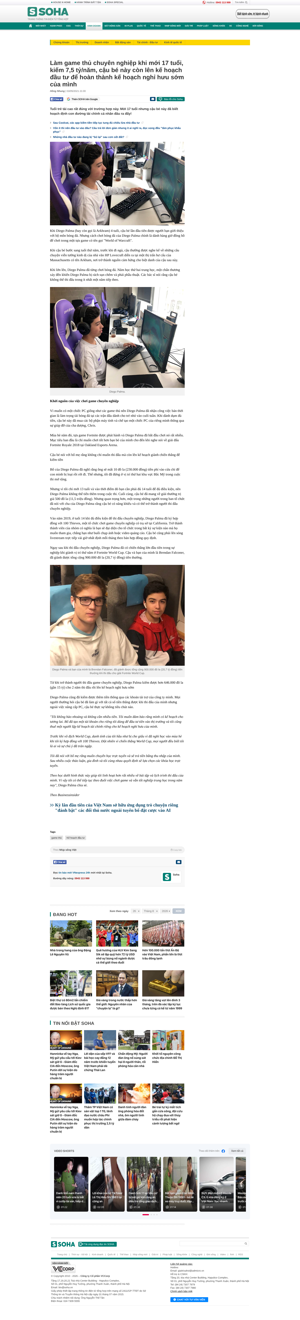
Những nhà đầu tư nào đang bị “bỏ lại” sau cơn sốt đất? (89, 137)
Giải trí (189, 26)
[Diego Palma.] (117, 337)
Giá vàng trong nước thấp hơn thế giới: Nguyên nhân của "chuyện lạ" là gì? (116, 1004)
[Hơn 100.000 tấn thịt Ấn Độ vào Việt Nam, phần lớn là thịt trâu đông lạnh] (163, 933)
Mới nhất (41, 26)
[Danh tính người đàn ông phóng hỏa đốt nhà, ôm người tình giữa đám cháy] (134, 1093)
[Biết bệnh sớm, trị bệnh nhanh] (252, 14)
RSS (240, 1255)
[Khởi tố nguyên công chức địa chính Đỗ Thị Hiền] (168, 1040)
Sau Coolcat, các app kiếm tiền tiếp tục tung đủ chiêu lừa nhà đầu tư (96, 122)
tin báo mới (65, 872)
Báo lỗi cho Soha (173, 99)
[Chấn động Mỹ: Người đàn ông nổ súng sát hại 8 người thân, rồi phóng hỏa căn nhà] (134, 1040)
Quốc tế (141, 26)
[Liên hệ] (178, 862)
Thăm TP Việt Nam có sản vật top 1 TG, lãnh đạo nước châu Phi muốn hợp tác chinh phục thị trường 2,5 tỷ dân (99, 1117)
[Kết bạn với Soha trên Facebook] (167, 877)
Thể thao (155, 26)
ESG (68, 26)
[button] (145, 1214)
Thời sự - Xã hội (79, 1255)
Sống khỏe (219, 26)
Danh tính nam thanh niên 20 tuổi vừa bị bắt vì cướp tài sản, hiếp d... (71, 1197)
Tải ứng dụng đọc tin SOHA (99, 1244)
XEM (179, 911)
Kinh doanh (94, 26)
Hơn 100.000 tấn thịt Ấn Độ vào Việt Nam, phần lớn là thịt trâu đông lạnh (162, 954)
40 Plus (128, 26)
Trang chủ (62, 1255)
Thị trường (82, 42)
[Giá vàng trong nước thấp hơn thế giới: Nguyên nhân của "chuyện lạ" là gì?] (117, 983)
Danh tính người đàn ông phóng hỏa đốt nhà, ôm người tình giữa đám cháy (132, 1113)
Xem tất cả (237, 1151)
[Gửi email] (153, 99)
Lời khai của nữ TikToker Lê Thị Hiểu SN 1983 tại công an (107, 1197)
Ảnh (232, 1255)
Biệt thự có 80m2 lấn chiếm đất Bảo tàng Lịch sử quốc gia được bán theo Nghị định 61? (70, 1004)
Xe (230, 26)
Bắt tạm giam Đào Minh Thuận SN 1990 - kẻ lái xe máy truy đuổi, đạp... (179, 1197)
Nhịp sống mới (173, 26)
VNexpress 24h (81, 872)
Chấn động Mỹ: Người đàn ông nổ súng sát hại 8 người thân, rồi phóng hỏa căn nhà (133, 1060)
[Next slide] (241, 1186)
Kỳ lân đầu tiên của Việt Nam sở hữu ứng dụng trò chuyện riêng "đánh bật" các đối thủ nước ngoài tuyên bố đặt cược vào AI (116, 807)
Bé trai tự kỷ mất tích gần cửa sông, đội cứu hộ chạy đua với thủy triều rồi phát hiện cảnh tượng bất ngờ (167, 1115)
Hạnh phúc (56, 26)
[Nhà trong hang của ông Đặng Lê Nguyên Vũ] (71, 933)
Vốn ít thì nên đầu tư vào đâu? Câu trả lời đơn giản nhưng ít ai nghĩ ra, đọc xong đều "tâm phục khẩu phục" (117, 129)
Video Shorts (64, 1151)
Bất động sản (112, 26)
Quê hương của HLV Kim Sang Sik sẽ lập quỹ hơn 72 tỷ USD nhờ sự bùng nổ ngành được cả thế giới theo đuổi (116, 956)
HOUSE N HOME (62, 2)
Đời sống (258, 26)
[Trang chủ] (48, 14)
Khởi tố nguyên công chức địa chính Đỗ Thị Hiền (167, 1058)
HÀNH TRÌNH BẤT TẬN (89, 2)
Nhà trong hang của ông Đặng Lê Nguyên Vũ (70, 952)
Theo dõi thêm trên (209, 1151)
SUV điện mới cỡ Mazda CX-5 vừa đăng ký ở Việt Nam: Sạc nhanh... (216, 1197)
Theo (117, 849)
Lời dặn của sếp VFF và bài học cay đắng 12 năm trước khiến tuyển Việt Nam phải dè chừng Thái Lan (100, 1062)
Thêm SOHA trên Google (85, 99)
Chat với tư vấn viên (191, 1299)
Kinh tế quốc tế (173, 42)
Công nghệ (242, 26)
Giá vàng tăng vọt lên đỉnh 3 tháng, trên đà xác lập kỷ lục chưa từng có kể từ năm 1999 (162, 1004)
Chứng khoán (61, 42)
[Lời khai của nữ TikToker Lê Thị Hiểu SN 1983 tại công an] (107, 1184)
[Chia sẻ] (56, 99)
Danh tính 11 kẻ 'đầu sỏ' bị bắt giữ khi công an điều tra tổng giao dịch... (144, 1197)
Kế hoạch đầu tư (76, 837)
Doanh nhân (102, 42)
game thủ (56, 837)
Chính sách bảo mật (181, 1291)
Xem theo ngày (119, 911)
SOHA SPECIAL (115, 2)
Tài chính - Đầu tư (147, 42)
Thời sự (79, 26)
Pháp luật (203, 26)
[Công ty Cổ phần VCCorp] (100, 1267)
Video (223, 1255)
